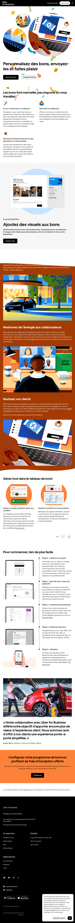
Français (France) (11, 886)
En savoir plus (19, 528)
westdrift (8, 411)
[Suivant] (68, 536)
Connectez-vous (52, 3)
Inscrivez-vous (11, 77)
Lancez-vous (65, 3)
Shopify (32, 339)
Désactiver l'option (59, 918)
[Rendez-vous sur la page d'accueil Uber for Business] (8, 3)
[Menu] (72, 3)
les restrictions (47, 618)
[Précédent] (63, 536)
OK (70, 918)
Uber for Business (10, 807)
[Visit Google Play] (10, 898)
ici (41, 415)
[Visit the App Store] (23, 898)
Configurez (37, 775)
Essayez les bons (29, 77)
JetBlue (69, 409)
